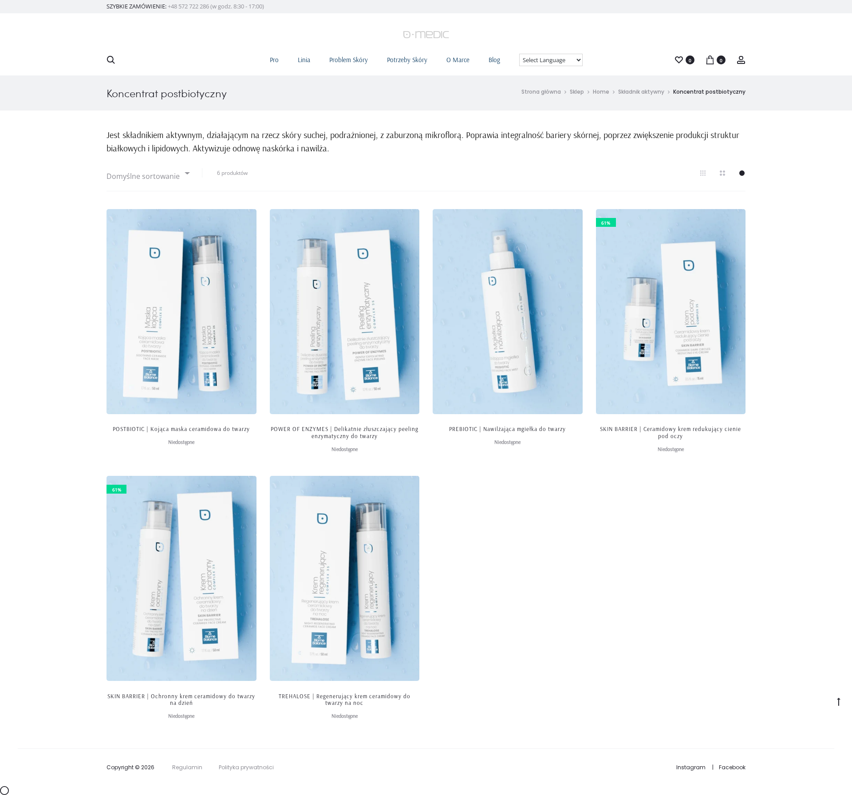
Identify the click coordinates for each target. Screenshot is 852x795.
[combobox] (147, 173)
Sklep (577, 91)
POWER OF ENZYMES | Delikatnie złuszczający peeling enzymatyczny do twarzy (344, 432)
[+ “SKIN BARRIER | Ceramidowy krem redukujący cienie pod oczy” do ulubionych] (734, 220)
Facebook (732, 767)
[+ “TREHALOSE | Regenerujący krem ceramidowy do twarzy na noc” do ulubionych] (408, 487)
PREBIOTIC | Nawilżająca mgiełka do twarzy (507, 428)
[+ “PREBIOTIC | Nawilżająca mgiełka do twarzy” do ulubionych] (571, 220)
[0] (678, 59)
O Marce (457, 59)
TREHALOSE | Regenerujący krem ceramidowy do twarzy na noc (344, 699)
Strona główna (541, 91)
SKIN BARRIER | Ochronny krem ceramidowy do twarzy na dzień (181, 699)
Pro (274, 59)
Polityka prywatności (246, 767)
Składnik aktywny (641, 91)
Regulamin (187, 767)
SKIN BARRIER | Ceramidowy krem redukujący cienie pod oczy (670, 432)
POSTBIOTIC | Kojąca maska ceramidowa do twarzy (181, 428)
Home (601, 91)
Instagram (691, 767)
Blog (494, 59)
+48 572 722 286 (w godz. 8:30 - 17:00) (216, 6)
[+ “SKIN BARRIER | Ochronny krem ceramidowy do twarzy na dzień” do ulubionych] (245, 487)
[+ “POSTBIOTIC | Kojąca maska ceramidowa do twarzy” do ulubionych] (245, 220)
